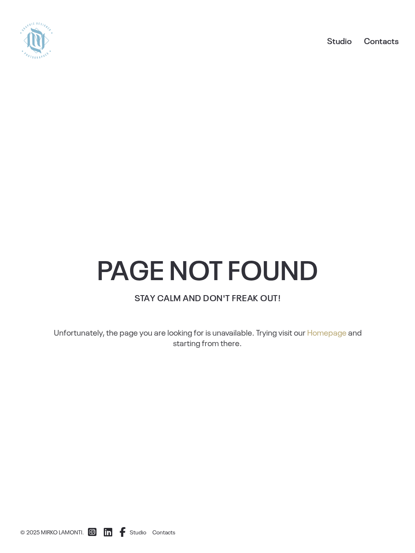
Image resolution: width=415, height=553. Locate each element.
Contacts (381, 40)
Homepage (327, 332)
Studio (339, 40)
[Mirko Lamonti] (36, 40)
